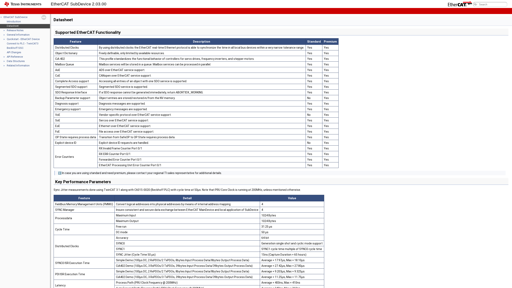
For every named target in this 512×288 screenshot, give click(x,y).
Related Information (18, 65)
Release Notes (15, 30)
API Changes (14, 52)
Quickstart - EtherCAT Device (23, 39)
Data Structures (16, 61)
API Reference (15, 56)
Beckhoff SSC (15, 47)
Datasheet (13, 25)
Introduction (14, 21)
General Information (18, 34)
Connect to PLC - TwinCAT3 (22, 43)
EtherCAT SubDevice (15, 17)
